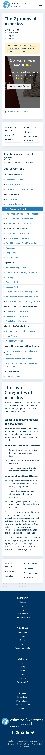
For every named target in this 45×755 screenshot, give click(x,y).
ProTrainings (31, 741)
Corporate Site (22, 614)
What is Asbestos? (13, 199)
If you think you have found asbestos (21, 331)
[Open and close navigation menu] (40, 4)
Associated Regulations (16, 268)
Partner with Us (22, 682)
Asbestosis (10, 248)
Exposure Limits (12, 282)
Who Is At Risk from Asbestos (18, 223)
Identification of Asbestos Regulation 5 (23, 296)
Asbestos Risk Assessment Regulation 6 (23, 301)
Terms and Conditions (23, 705)
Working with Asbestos (16, 341)
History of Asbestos (14, 204)
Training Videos (22, 632)
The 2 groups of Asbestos (17, 209)
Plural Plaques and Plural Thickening (21, 243)
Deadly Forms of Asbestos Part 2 (20, 316)
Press (23, 606)
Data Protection (22, 701)
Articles (22, 670)
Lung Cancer (11, 253)
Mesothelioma (12, 258)
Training (9, 277)
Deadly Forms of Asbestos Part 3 (20, 321)
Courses (22, 636)
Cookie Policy (23, 709)
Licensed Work (12, 287)
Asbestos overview (14, 184)
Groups (22, 640)
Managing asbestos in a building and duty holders (23, 352)
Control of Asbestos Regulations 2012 (22, 272)
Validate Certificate (22, 648)
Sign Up (22, 667)
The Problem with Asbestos (18, 233)
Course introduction (14, 180)
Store (22, 644)
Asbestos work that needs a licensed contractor (21, 365)
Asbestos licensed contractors (19, 359)
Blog (22, 610)
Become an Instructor (22, 617)
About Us (22, 602)
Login (23, 663)
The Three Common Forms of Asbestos (23, 214)
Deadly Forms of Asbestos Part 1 (20, 311)
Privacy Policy (22, 697)
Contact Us (22, 678)
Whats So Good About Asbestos (19, 219)
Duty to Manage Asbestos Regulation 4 (23, 292)
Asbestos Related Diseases (17, 238)
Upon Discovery (12, 336)
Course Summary (13, 376)
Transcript (10, 115)
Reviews (23, 674)
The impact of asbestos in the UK (20, 189)
